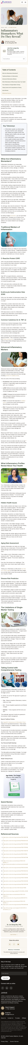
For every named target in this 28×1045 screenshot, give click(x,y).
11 (8, 418)
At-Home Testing (12, 27)
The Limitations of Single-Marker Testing (11, 84)
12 (12, 424)
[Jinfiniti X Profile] (11, 988)
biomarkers (13, 215)
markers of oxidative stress (12, 375)
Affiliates (24, 1018)
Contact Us (10, 1018)
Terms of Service (14, 1041)
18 (9, 555)
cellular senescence (8, 339)
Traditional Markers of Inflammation (10, 76)
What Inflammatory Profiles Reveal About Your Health (13, 81)
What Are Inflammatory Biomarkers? (10, 73)
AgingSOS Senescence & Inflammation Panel (14, 722)
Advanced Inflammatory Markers (9, 79)
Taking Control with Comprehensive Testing (11, 87)
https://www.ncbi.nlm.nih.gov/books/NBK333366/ (15, 854)
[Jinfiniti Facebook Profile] (2, 988)
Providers (17, 1018)
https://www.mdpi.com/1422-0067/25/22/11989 (14, 887)
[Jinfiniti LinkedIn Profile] (6, 988)
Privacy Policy (4, 1041)
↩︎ (3, 839)
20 (20, 597)
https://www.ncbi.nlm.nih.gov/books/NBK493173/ (15, 898)
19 (14, 583)
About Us (3, 1018)
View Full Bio (13, 934)
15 (14, 494)
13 (25, 440)
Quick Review (5, 90)
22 (5, 652)
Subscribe (5, 978)
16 (8, 515)
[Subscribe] (24, 59)
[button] (25, 2)
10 (14, 384)
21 (18, 630)
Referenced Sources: (6, 93)
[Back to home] (6, 2)
